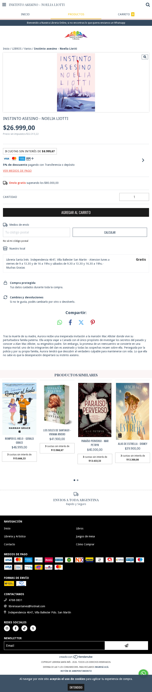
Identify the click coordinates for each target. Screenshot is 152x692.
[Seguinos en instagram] (7, 628)
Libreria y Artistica (15, 536)
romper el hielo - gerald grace (19, 440)
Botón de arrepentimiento (76, 671)
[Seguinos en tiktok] (24, 628)
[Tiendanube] (76, 658)
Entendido (76, 687)
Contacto (9, 544)
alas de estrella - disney (132, 444)
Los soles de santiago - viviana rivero (57, 432)
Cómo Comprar (85, 544)
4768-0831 (15, 600)
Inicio (6, 48)
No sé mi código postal (15, 241)
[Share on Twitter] (81, 323)
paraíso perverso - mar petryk (94, 443)
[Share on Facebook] (70, 323)
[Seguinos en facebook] (16, 628)
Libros (79, 528)
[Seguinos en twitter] (33, 628)
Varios (27, 48)
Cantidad (10, 197)
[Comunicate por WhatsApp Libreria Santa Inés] (143, 673)
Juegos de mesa (85, 536)
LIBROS (17, 48)
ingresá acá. (102, 667)
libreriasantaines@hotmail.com (27, 606)
